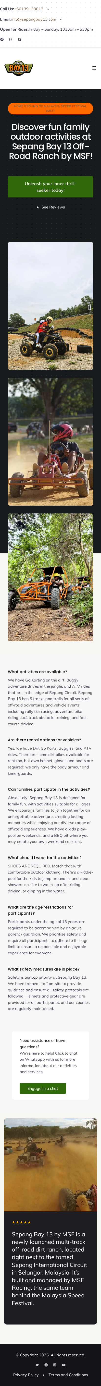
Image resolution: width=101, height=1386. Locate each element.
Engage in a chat (42, 1088)
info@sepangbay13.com (33, 19)
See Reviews (50, 207)
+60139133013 (28, 8)
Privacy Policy (26, 1374)
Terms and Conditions (68, 1374)
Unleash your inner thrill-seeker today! (50, 187)
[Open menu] (94, 68)
